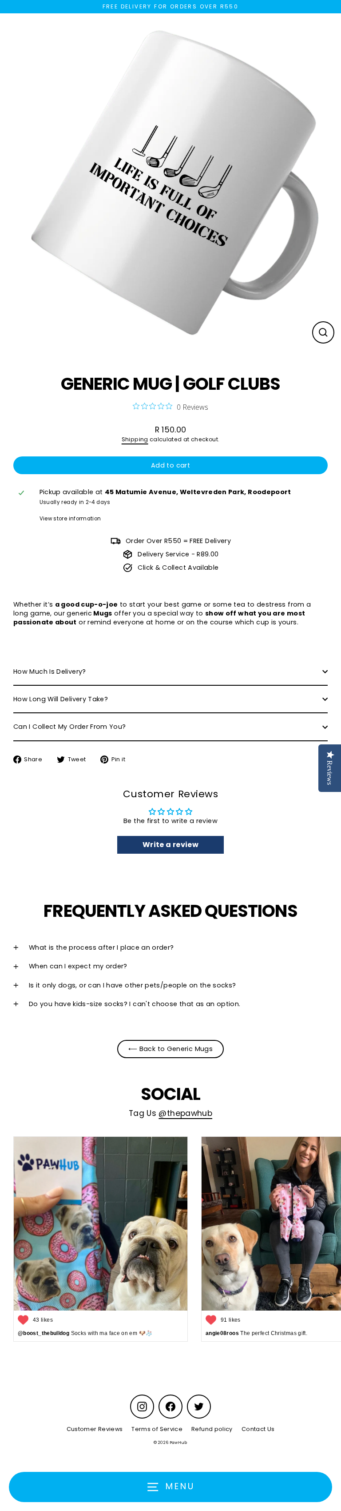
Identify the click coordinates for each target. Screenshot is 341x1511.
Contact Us (258, 1429)
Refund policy (212, 1429)
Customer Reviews (95, 1429)
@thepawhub (185, 1113)
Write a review (170, 844)
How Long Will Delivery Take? (60, 699)
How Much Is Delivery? (49, 671)
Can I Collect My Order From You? (69, 726)
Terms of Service (156, 1429)
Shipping (135, 439)
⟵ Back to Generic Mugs (170, 1048)
